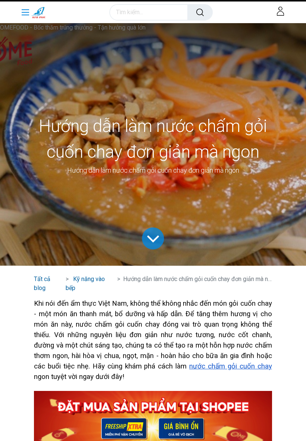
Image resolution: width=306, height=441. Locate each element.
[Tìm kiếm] (200, 12)
